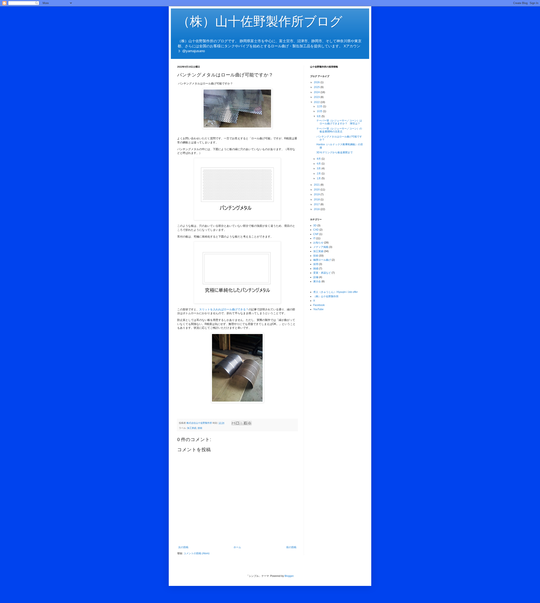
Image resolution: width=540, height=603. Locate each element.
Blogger (289, 575)
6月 (319, 163)
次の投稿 (183, 547)
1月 (319, 178)
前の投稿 (291, 547)
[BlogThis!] (237, 423)
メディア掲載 (320, 247)
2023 (317, 97)
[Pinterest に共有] (249, 423)
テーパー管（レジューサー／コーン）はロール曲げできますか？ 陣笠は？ (339, 122)
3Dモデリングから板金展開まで (334, 152)
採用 (315, 264)
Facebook (319, 305)
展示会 (317, 281)
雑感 (315, 268)
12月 (320, 106)
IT (314, 238)
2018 (317, 199)
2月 (319, 173)
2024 (317, 92)
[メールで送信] (233, 423)
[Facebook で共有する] (245, 423)
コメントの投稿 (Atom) (196, 553)
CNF (316, 234)
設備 (315, 277)
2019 (317, 194)
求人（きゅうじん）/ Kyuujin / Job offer (335, 292)
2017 (317, 204)
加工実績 (191, 428)
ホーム (237, 547)
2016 (317, 209)
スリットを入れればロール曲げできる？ (223, 309)
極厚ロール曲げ (322, 259)
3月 (319, 168)
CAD (316, 229)
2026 (317, 82)
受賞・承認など (322, 272)
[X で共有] (241, 423)
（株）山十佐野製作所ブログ (259, 21)
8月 (319, 158)
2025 (317, 87)
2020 (317, 189)
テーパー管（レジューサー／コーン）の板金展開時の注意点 (339, 130)
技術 (200, 428)
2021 (317, 184)
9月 (319, 116)
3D (315, 225)
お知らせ (318, 242)
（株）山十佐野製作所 (326, 296)
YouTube (318, 309)
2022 (317, 102)
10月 (320, 111)
